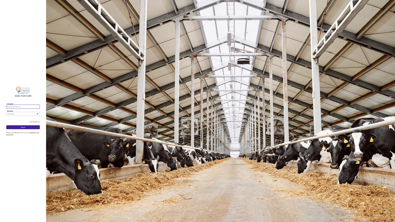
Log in (23, 127)
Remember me (35, 122)
